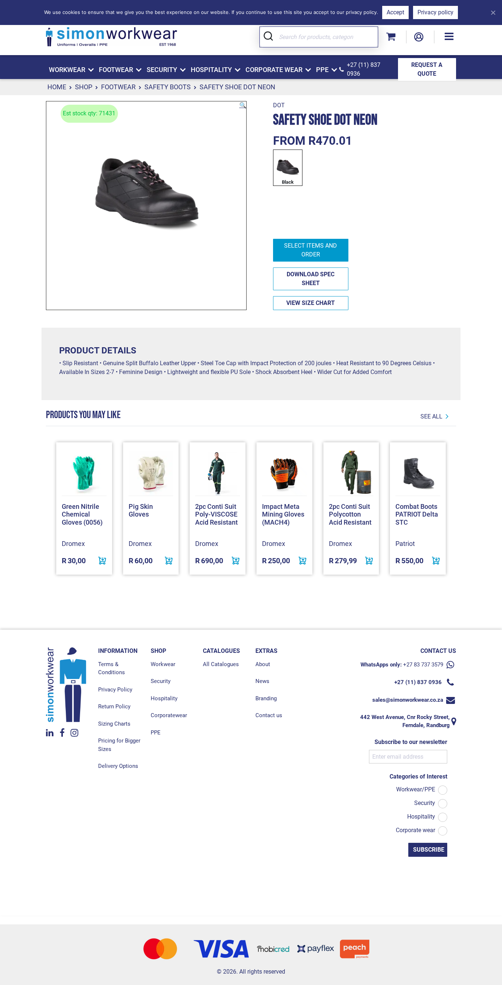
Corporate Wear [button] (273, 69)
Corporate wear (415, 830)
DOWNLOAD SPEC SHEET (310, 279)
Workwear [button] (67, 69)
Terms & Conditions (111, 668)
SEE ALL (431, 416)
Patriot (405, 543)
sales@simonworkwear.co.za (407, 700)
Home (56, 87)
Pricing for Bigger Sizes (119, 744)
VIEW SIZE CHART (310, 302)
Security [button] (162, 69)
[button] (449, 37)
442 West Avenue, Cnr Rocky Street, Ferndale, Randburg (405, 721)
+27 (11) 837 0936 (363, 69)
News (262, 681)
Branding (266, 698)
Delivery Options (118, 766)
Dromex (73, 543)
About (262, 664)
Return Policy (114, 706)
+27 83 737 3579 (423, 664)
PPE (156, 732)
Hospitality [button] (211, 69)
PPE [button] (322, 69)
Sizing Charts (114, 723)
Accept (395, 12)
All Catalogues (221, 664)
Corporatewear (169, 715)
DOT (279, 105)
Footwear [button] (116, 69)
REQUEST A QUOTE (426, 69)
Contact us (268, 715)
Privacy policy (435, 12)
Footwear (118, 87)
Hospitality (164, 698)
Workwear (163, 664)
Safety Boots (167, 87)
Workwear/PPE (415, 789)
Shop (83, 87)
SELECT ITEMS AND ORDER (310, 250)
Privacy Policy (115, 689)
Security (161, 681)
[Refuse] (492, 12)
